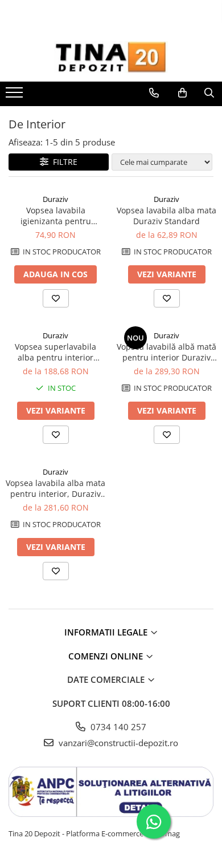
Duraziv (55, 199)
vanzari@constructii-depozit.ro (117, 742)
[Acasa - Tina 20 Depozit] (111, 57)
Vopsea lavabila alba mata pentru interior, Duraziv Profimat (55, 488)
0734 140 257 (117, 726)
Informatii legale (107, 632)
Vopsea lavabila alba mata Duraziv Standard (166, 215)
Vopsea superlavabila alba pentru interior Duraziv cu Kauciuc (55, 352)
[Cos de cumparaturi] (182, 93)
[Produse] (16, 95)
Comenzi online (106, 656)
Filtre (62, 161)
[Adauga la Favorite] (56, 298)
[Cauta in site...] (209, 93)
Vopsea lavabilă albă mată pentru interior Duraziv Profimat (166, 352)
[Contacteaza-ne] (154, 93)
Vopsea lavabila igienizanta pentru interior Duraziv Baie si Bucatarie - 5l (55, 215)
